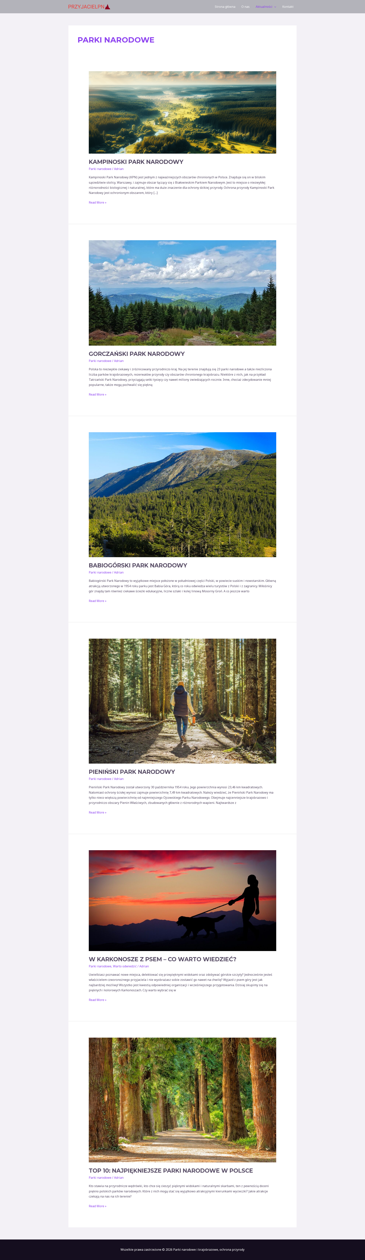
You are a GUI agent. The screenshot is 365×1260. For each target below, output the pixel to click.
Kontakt (288, 7)
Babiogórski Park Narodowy (138, 565)
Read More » (97, 202)
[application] (274, 6)
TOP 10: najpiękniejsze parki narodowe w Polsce (171, 1170)
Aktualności (264, 7)
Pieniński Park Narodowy (132, 771)
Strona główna (225, 7)
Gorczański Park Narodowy (137, 353)
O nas (245, 7)
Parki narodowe (100, 169)
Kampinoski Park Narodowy (136, 161)
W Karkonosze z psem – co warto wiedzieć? (162, 959)
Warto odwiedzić (125, 966)
